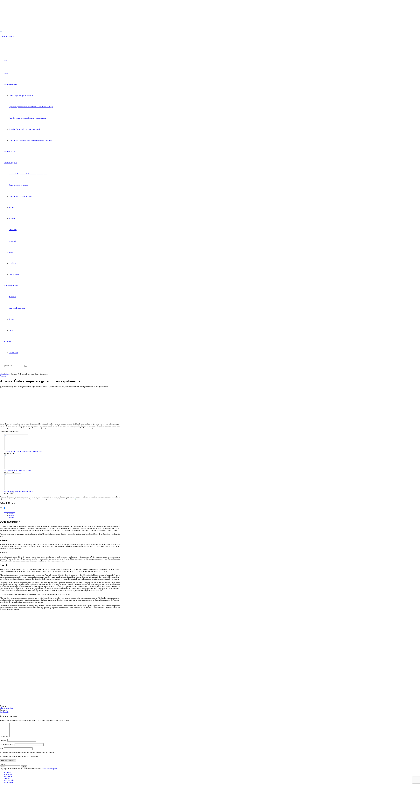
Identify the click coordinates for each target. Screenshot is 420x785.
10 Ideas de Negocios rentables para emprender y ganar (28, 174)
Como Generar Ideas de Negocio (20, 196)
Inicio (6, 73)
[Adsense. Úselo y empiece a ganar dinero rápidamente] (16, 449)
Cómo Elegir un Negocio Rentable (21, 96)
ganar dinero (10, 708)
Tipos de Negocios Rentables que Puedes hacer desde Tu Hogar (31, 107)
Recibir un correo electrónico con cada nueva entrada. (21, 756)
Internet (11, 252)
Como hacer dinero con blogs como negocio (19, 491)
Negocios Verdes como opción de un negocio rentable (27, 118)
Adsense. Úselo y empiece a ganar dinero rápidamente (23, 451)
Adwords (11, 513)
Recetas (11, 319)
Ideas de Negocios (10, 163)
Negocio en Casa (10, 151)
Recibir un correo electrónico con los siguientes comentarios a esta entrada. (28, 753)
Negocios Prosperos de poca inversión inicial (24, 129)
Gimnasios (8, 776)
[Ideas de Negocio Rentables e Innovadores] (10, 47)
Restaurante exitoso (11, 286)
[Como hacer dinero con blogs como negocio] (12, 489)
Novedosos (13, 230)
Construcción (9, 780)
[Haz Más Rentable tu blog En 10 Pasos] (16, 468)
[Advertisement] (62, 15)
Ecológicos (12, 263)
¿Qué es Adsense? (9, 512)
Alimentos (12, 297)
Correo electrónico (7, 744)
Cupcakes (7, 772)
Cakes (11, 330)
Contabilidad (8, 782)
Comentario (4, 736)
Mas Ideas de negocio (49, 769)
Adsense (12, 218)
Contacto (7, 341)
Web (1, 748)
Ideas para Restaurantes (17, 308)
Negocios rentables (11, 84)
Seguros (7, 778)
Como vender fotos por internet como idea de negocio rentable (30, 140)
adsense (2, 708)
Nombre (3, 740)
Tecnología (12, 241)
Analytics (11, 517)
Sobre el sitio (13, 353)
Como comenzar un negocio (18, 185)
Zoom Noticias (14, 274)
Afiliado (11, 207)
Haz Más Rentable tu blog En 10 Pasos (17, 470)
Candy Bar (8, 774)
